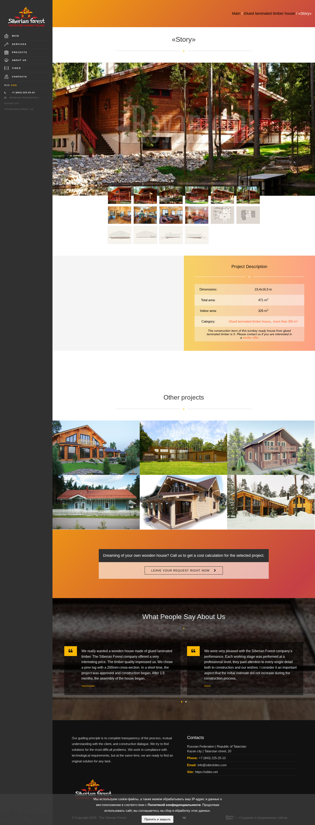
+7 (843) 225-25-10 (23, 92)
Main (15, 36)
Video (16, 68)
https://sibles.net (206, 772)
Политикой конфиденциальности (174, 805)
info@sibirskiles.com (212, 765)
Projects (19, 52)
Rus (7, 85)
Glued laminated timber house (269, 13)
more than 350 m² (285, 321)
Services (19, 44)
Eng (14, 85)
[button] (182, 702)
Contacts (19, 77)
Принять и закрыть (157, 819)
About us (19, 60)
